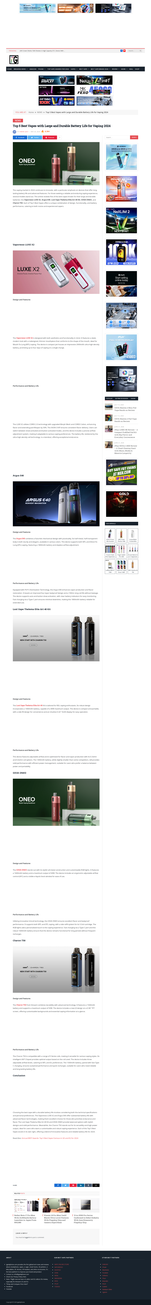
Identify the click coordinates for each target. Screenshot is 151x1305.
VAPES (73, 69)
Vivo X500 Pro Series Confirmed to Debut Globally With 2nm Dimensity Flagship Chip (86, 1219)
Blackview (105, 1270)
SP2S (56, 1281)
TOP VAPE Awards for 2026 (58, 69)
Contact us (9, 1274)
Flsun (104, 1278)
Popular (109, 398)
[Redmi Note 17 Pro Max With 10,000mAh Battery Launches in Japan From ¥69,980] (26, 1205)
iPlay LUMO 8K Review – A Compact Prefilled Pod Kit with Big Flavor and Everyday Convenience (126, 433)
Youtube (9, 1289)
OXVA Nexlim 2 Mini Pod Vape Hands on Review (125, 409)
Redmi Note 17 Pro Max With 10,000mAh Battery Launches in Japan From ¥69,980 (25, 1219)
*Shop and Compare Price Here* (17, 1284)
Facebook (9, 1287)
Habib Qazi (24, 132)
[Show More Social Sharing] (60, 137)
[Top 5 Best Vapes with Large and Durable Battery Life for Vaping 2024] (56, 163)
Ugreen (104, 1292)
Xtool (104, 1284)
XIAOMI (133, 398)
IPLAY (56, 1284)
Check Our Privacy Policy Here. (16, 1277)
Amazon (33, 69)
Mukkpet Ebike (107, 1289)
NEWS (18, 120)
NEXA (56, 1275)
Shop (137, 69)
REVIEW (114, 69)
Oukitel (104, 1287)
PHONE (41, 69)
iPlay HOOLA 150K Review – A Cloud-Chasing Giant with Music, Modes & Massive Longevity (125, 449)
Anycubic (105, 1281)
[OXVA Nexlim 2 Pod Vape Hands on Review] (109, 417)
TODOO (57, 1287)
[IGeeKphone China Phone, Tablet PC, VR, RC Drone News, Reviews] (14, 60)
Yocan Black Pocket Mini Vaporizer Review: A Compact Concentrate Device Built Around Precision (43, 51)
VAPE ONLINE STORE (61, 1264)
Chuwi (104, 1267)
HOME (9, 69)
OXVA (56, 1273)
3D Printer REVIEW (121, 398)
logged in (28, 1237)
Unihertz (105, 1275)
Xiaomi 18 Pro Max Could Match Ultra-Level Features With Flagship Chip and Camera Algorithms (56, 1219)
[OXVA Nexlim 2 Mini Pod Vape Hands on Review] (109, 406)
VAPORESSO (58, 1267)
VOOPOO (57, 1270)
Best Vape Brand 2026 (99, 69)
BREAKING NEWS (20, 69)
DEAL (131, 69)
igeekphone (21, 1302)
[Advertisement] (75, 31)
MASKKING (58, 1278)
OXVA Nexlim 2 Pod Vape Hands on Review (125, 420)
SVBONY (105, 1264)
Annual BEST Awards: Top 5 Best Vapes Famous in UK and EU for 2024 (50, 1138)
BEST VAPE (83, 69)
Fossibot (105, 1273)
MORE (123, 69)
